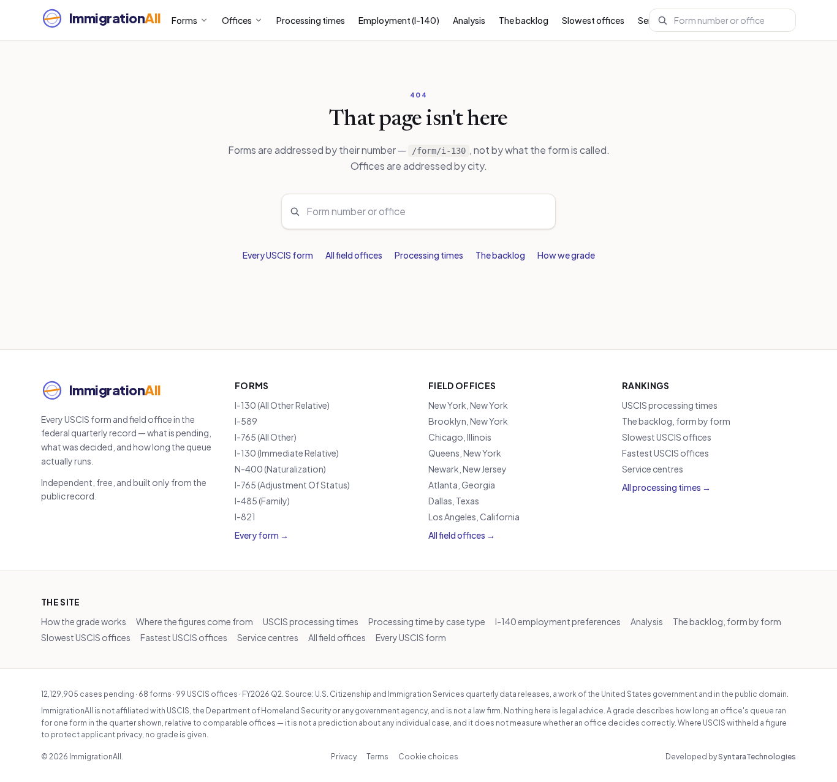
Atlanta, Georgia (461, 484)
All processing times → (666, 487)
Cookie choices (428, 756)
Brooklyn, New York (468, 421)
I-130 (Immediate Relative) (287, 452)
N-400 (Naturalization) (280, 468)
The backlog (523, 20)
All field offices (353, 254)
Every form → (262, 535)
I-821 (245, 516)
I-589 (246, 421)
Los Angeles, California (474, 516)
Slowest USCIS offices (666, 436)
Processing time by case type (426, 621)
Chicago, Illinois (459, 436)
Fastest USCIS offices (665, 452)
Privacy (344, 756)
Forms (184, 20)
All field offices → (461, 535)
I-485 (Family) (262, 500)
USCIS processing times (670, 405)
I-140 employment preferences (558, 621)
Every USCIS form (278, 254)
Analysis (469, 20)
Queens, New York (464, 452)
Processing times (310, 20)
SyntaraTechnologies (757, 756)
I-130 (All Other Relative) (282, 405)
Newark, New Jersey (467, 468)
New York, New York (468, 405)
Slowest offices (593, 20)
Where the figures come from (194, 621)
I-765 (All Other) (266, 436)
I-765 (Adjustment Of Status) (292, 484)
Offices (237, 20)
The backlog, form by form (676, 421)
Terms (377, 756)
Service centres (652, 468)
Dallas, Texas (453, 500)
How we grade (566, 254)
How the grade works (83, 621)
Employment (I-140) (398, 20)
